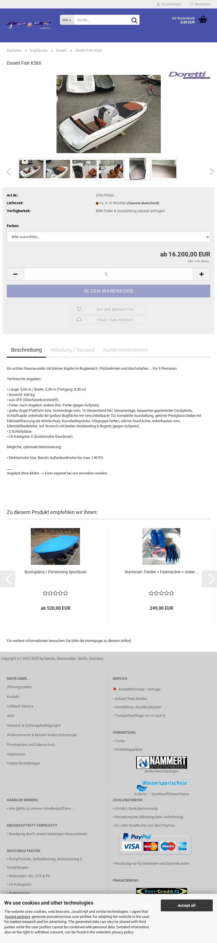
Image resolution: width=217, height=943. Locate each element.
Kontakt (13, 696)
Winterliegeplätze (128, 749)
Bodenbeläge (19, 893)
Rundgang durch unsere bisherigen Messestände (48, 834)
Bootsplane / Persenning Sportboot (55, 572)
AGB (10, 716)
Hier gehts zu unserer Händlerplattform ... (41, 808)
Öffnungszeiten (19, 687)
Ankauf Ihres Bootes (131, 698)
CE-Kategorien (20, 884)
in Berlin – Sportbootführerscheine (161, 794)
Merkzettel (201, 4)
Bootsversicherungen (162, 771)
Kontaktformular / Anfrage (139, 689)
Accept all (187, 905)
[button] (6, 171)
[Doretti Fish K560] (109, 114)
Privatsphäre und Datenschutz (31, 744)
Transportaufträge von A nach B (140, 715)
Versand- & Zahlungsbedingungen (34, 725)
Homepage (94, 641)
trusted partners (17, 916)
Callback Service (20, 706)
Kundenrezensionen (125, 350)
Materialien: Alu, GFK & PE (29, 876)
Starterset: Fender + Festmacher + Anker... (161, 572)
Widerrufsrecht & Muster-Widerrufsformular (42, 735)
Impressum (16, 754)
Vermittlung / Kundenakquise (138, 707)
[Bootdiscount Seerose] (29, 25)
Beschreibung (26, 350)
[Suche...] (134, 20)
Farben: (13, 226)
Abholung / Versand (72, 350)
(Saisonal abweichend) (143, 203)
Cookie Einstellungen (23, 763)
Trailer (120, 741)
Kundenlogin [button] (170, 4)
